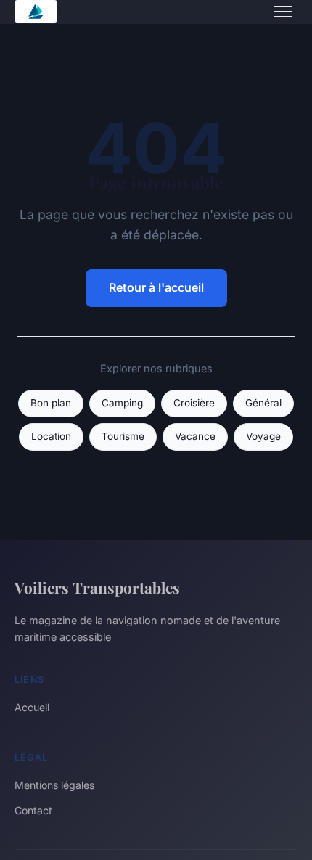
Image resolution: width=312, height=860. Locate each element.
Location (51, 436)
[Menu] (282, 11)
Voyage (263, 436)
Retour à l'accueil (156, 287)
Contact (33, 810)
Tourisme (123, 436)
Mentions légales (54, 785)
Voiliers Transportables (97, 587)
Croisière (194, 403)
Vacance (195, 436)
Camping (122, 403)
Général (263, 403)
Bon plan (50, 403)
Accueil (32, 707)
